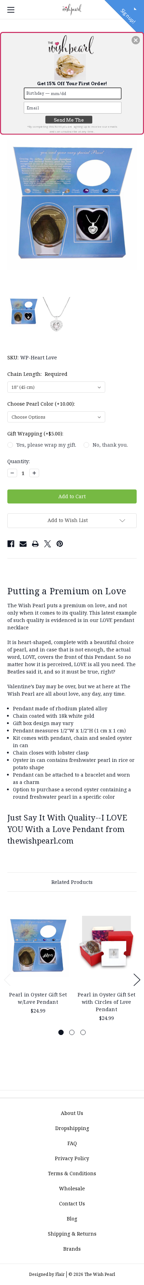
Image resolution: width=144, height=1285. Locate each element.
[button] (135, 40)
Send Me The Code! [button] (69, 120)
